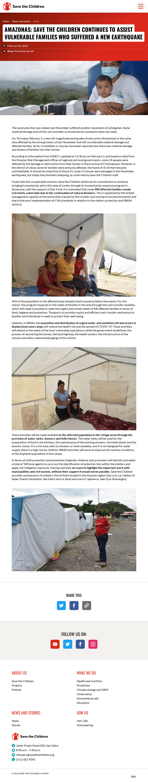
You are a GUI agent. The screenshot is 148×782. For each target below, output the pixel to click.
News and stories (21, 21)
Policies (16, 689)
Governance (84, 694)
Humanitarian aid (87, 698)
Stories (16, 725)
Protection (83, 685)
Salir (133, 776)
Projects (17, 685)
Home (6, 21)
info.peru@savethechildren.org (35, 754)
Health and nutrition (89, 681)
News (36, 21)
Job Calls (82, 720)
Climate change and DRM (92, 689)
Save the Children (23, 681)
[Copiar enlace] (86, 605)
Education (83, 702)
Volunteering (85, 725)
